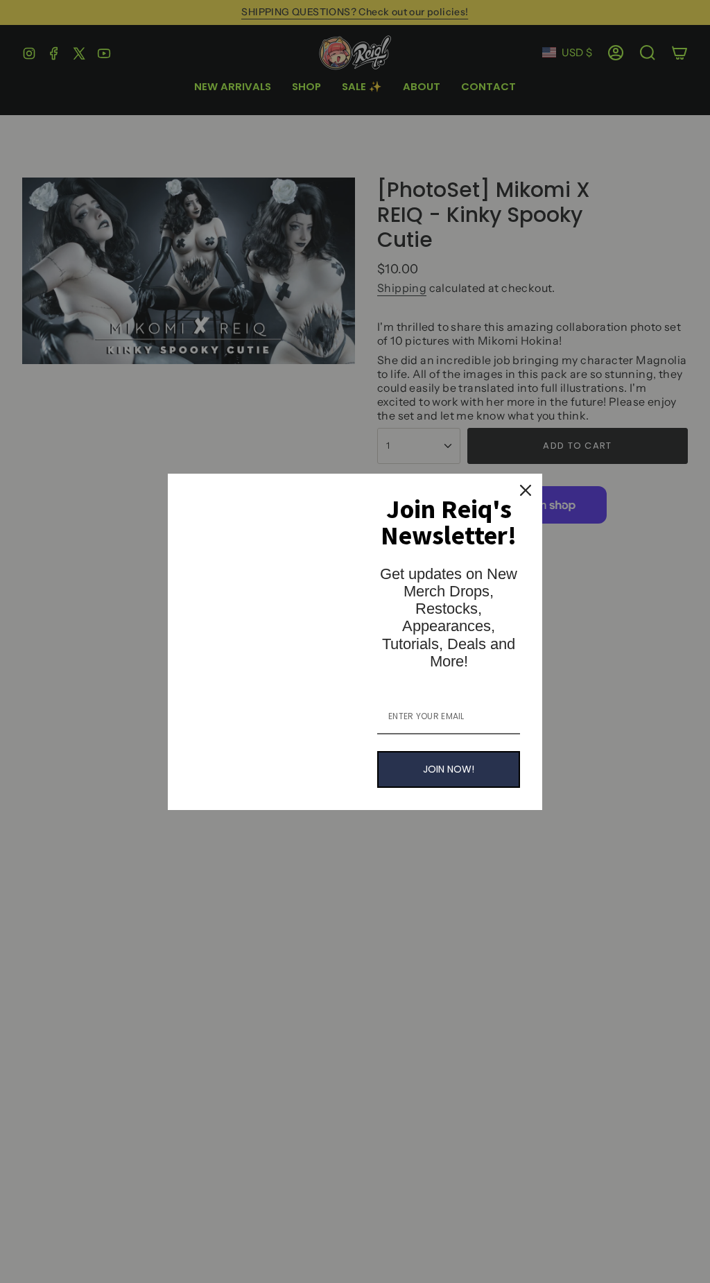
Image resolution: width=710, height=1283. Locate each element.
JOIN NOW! (448, 769)
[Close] (525, 490)
